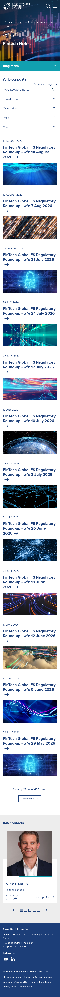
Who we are (19, 934)
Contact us (47, 934)
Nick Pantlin (17, 884)
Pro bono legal (11, 943)
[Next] (46, 910)
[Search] (45, 14)
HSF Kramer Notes (35, 22)
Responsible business (15, 946)
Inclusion (28, 943)
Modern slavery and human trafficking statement (28, 977)
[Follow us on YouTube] (6, 960)
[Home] (16, 6)
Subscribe (8, 938)
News (6, 934)
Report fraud (26, 986)
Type (6, 118)
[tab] (21, 910)
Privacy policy (10, 986)
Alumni (34, 934)
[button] (48, 6)
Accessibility (20, 982)
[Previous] (14, 910)
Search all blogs (43, 84)
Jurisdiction (10, 99)
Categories (10, 108)
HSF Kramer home (12, 22)
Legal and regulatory (40, 982)
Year (6, 127)
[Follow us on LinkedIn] (13, 960)
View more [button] (28, 798)
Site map (7, 982)
